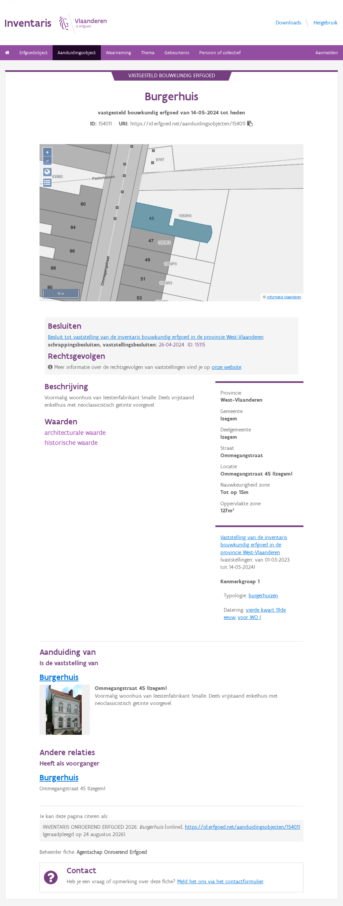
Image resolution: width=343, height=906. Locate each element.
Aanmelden (327, 53)
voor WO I (249, 617)
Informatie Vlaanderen (284, 297)
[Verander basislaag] (47, 183)
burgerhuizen (263, 595)
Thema (147, 53)
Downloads (288, 22)
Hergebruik (326, 22)
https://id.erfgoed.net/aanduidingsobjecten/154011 (242, 827)
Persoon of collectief (220, 53)
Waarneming (118, 53)
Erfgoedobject (33, 53)
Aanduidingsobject (77, 53)
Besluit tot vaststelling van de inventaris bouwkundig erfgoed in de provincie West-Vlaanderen (156, 337)
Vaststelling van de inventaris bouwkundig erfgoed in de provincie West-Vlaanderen (253, 545)
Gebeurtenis (176, 53)
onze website (226, 367)
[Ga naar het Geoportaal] (47, 172)
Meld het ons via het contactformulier (220, 881)
